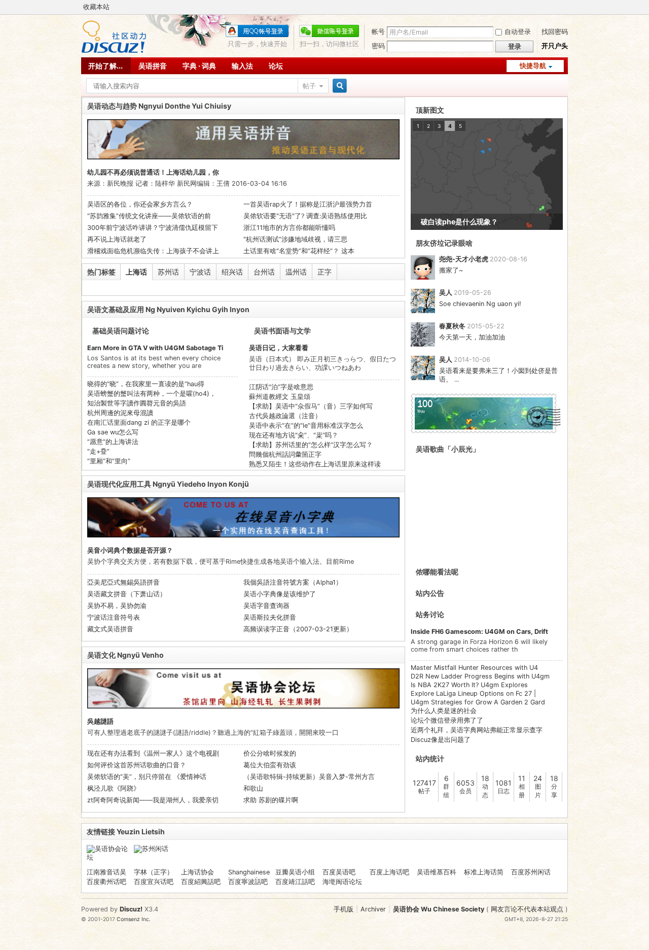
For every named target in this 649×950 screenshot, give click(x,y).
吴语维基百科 (436, 872)
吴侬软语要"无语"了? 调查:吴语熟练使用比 (305, 216)
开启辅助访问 (565, 7)
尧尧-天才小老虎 (463, 259)
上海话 (136, 271)
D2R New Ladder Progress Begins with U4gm (480, 676)
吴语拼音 (152, 65)
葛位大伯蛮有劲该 (269, 765)
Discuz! (131, 909)
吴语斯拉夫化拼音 (269, 617)
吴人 (445, 292)
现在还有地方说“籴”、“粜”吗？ (293, 435)
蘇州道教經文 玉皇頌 (279, 396)
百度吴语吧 (338, 872)
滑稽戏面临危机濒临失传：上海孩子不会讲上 (153, 251)
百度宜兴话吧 (153, 882)
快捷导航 (533, 66)
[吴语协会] (114, 51)
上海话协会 (197, 872)
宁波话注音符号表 (113, 617)
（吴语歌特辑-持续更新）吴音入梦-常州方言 (309, 777)
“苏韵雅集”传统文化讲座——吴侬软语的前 (149, 216)
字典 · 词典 (199, 65)
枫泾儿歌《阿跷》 (113, 788)
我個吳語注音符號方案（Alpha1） (292, 582)
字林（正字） (153, 872)
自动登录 (517, 32)
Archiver (373, 909)
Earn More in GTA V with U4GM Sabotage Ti (155, 348)
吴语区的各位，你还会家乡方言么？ (140, 204)
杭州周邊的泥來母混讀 (120, 413)
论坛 (276, 65)
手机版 (343, 909)
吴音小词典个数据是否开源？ (130, 550)
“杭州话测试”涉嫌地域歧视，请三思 (295, 239)
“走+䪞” (98, 451)
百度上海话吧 (389, 872)
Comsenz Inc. (134, 919)
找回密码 (555, 32)
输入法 (242, 65)
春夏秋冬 (452, 326)
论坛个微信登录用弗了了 (447, 720)
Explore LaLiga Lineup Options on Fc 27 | (473, 693)
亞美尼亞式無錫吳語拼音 (123, 582)
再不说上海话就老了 (117, 239)
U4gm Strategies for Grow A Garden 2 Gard (478, 702)
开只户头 (555, 46)
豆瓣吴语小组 (295, 872)
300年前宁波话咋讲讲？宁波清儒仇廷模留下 (152, 227)
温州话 (296, 271)
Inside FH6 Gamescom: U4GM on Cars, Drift (479, 631)
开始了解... (105, 65)
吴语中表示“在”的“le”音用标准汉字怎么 (306, 425)
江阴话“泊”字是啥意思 (281, 387)
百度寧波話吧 (248, 882)
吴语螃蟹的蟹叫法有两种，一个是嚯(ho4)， (151, 393)
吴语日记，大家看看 (278, 348)
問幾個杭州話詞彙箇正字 (285, 454)
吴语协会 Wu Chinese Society (438, 909)
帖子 (309, 86)
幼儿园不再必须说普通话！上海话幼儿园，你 (153, 172)
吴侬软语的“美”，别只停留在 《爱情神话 (146, 777)
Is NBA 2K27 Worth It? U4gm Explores (469, 685)
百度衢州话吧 (106, 882)
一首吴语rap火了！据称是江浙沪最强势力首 (307, 204)
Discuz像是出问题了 (441, 739)
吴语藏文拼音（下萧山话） (126, 594)
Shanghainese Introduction (249, 876)
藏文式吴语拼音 (110, 629)
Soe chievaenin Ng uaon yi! (480, 304)
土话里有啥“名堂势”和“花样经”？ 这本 (298, 251)
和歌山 (253, 788)
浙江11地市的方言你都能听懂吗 (289, 227)
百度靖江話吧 (295, 882)
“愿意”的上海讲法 (112, 442)
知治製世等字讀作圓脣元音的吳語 (136, 403)
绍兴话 (232, 271)
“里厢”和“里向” (108, 461)
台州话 (264, 271)
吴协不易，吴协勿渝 (117, 605)
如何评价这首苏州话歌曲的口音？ (136, 765)
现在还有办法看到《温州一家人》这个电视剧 (153, 753)
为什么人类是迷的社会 (444, 711)
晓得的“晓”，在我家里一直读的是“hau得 (145, 384)
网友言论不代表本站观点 (527, 909)
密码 (378, 46)
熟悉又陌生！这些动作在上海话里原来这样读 (315, 464)
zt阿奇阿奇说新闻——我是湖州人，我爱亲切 (153, 800)
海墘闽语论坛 (342, 882)
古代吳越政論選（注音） (285, 416)
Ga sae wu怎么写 (112, 432)
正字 (324, 271)
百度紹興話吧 (201, 882)
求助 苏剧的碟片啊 (270, 800)
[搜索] (338, 86)
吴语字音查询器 (266, 605)
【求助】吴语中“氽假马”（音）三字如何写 (311, 406)
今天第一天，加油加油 (472, 337)
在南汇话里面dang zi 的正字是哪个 (139, 422)
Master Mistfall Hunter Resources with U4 (474, 667)
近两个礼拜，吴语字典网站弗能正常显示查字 (477, 730)
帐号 (378, 32)
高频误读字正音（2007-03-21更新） (298, 629)
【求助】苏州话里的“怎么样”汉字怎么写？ (311, 445)
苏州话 (168, 271)
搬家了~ (451, 270)
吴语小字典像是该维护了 (279, 594)
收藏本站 (96, 7)
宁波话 (200, 271)
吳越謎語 (100, 721)
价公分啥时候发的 (269, 753)
